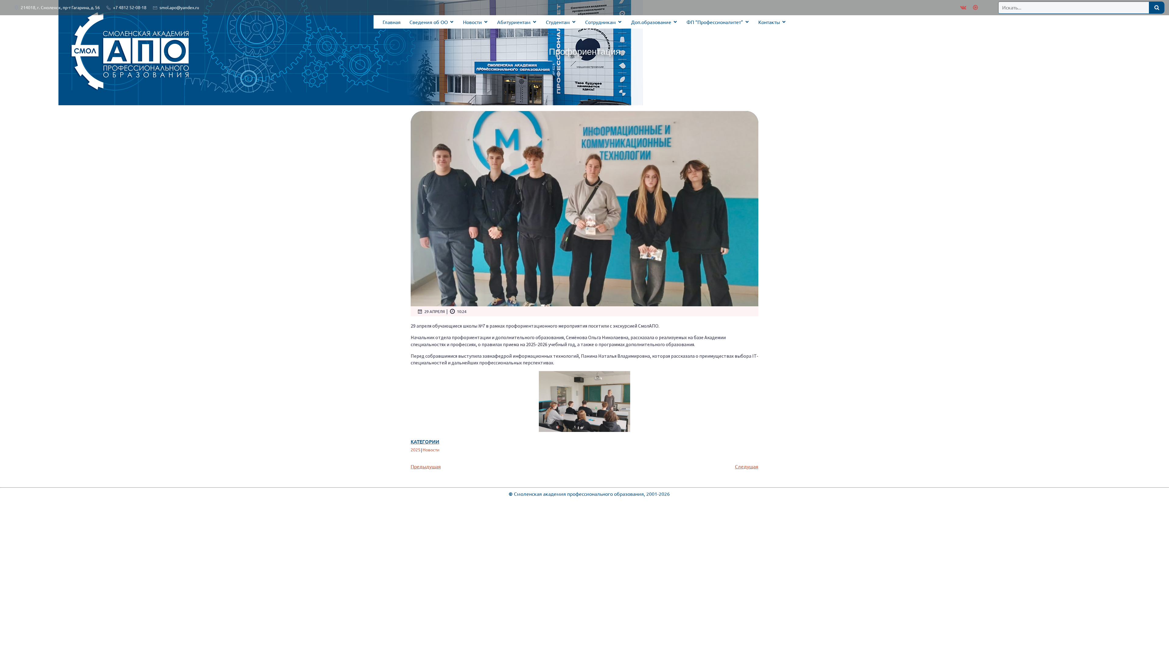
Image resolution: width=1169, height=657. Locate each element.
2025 (415, 449)
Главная (392, 22)
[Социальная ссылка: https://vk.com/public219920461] (963, 7)
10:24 (461, 311)
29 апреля (434, 311)
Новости (431, 449)
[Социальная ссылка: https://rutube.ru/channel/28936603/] (974, 7)
